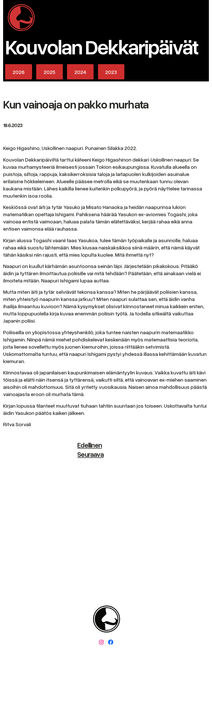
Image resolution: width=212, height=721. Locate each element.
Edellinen (89, 445)
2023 (111, 72)
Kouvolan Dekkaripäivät (101, 46)
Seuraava (90, 454)
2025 (49, 72)
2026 (19, 72)
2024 (80, 72)
